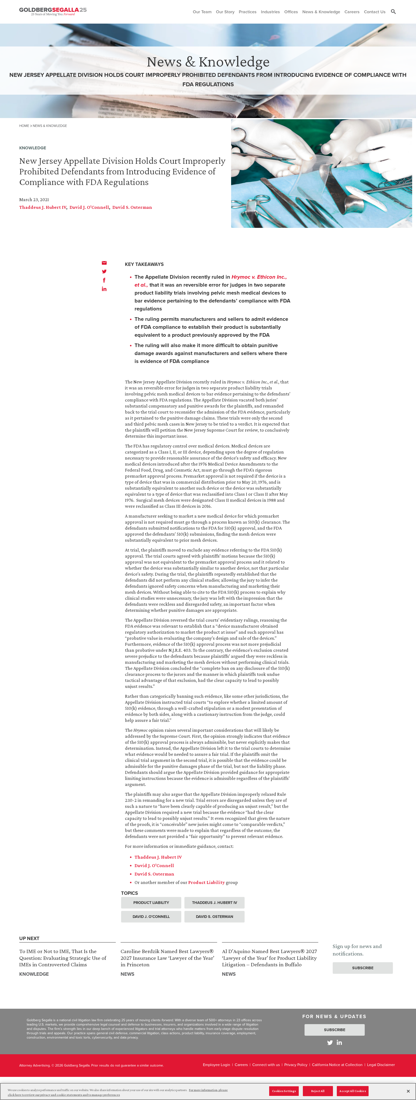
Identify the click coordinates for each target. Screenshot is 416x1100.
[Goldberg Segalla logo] (53, 12)
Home (24, 125)
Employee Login (216, 1064)
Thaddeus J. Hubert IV (42, 207)
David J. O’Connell (89, 207)
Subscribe (362, 968)
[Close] (408, 1091)
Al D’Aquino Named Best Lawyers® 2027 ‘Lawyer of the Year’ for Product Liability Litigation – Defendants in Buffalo (269, 958)
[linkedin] (104, 288)
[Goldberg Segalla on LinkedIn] (339, 1043)
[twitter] (104, 271)
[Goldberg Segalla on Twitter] (330, 1043)
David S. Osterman (132, 207)
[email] (104, 262)
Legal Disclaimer (381, 1064)
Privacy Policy (295, 1064)
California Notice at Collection (337, 1064)
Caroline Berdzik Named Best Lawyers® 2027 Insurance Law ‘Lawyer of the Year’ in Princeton (167, 958)
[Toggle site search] (393, 11)
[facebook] (104, 280)
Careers (241, 1064)
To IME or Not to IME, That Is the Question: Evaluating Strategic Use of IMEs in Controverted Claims (62, 958)
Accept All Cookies (352, 1091)
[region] (208, 1091)
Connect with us (266, 1064)
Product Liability (206, 882)
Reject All (318, 1091)
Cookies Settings (284, 1091)
